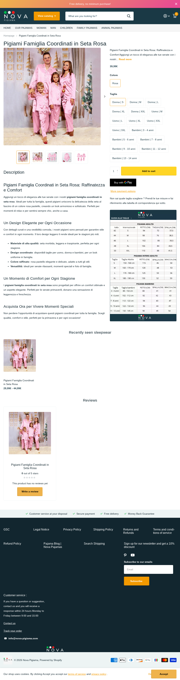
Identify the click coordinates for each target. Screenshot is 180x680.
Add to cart (148, 171)
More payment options (123, 191)
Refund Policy (12, 543)
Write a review (30, 491)
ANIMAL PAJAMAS (111, 27)
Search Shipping (94, 543)
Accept (164, 674)
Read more (125, 59)
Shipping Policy (103, 529)
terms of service (77, 674)
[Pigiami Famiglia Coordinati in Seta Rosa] (20, 355)
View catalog (46, 15)
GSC (7, 529)
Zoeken (129, 16)
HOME (7, 27)
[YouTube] (132, 555)
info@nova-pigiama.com (23, 638)
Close (176, 4)
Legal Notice (41, 529)
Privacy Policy (72, 529)
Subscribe (136, 581)
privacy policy (98, 674)
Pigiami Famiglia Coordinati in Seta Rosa (19, 382)
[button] (105, 96)
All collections (23, 28)
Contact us (9, 623)
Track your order (13, 630)
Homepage (9, 35)
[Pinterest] (125, 555)
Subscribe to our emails (138, 561)
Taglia (113, 94)
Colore (114, 75)
